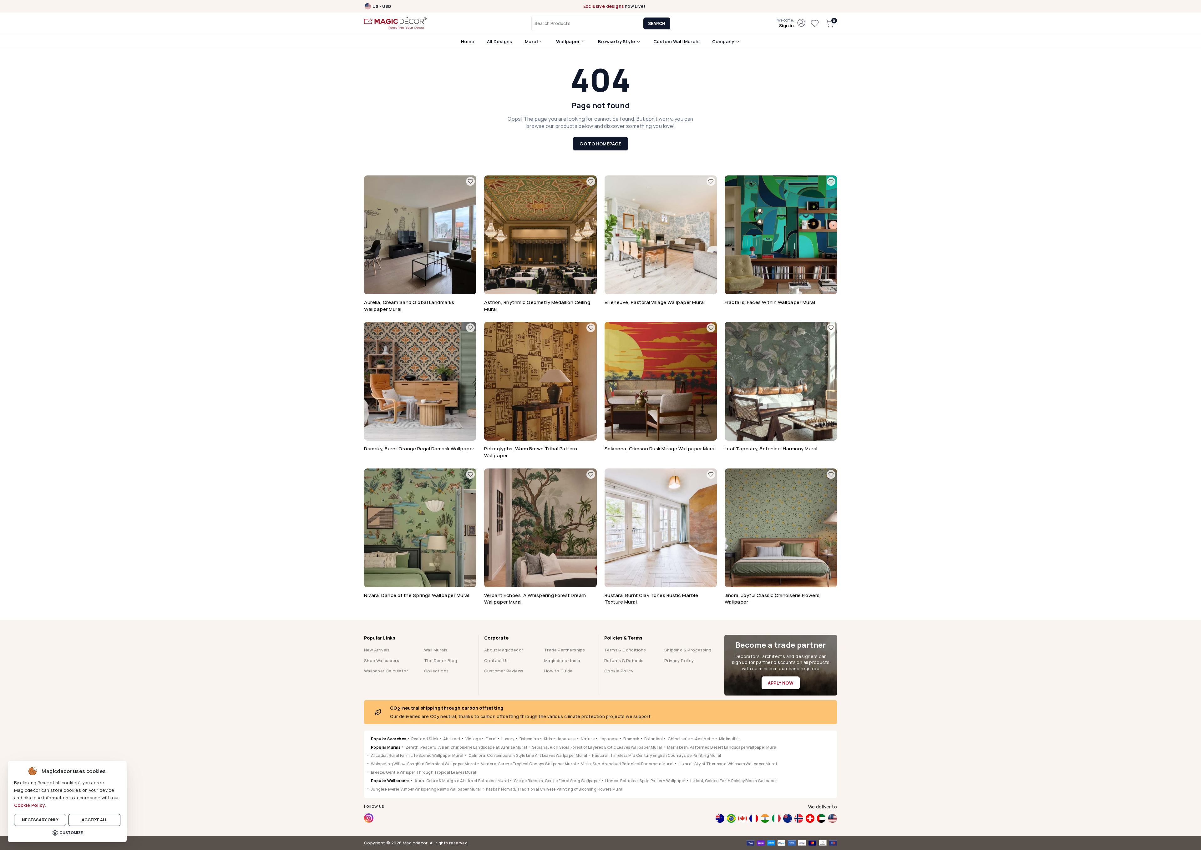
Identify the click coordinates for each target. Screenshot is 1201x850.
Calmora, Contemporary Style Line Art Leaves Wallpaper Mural (528, 755)
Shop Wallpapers (381, 660)
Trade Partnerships (564, 650)
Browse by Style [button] (617, 41)
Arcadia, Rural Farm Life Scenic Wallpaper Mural (417, 755)
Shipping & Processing (687, 650)
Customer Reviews (503, 671)
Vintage (473, 738)
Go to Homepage (600, 144)
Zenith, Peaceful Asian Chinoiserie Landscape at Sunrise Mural (466, 747)
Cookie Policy (29, 805)
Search (656, 23)
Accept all (94, 819)
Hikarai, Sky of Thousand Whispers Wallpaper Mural (728, 764)
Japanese (566, 738)
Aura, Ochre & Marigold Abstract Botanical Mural (461, 780)
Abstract (451, 738)
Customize (71, 832)
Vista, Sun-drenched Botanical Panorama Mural (627, 764)
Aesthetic (704, 738)
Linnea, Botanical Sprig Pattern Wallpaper (645, 780)
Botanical (653, 738)
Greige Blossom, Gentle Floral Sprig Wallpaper (557, 780)
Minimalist (729, 738)
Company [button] (723, 41)
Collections (436, 671)
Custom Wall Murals (676, 41)
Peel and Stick (424, 738)
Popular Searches (388, 738)
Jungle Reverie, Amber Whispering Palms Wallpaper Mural (426, 789)
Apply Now (781, 683)
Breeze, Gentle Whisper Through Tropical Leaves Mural (423, 772)
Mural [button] (532, 41)
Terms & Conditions (625, 650)
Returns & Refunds (624, 660)
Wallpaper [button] (568, 41)
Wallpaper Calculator (386, 671)
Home (467, 41)
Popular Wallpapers (390, 780)
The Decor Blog (440, 660)
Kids (548, 738)
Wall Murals (435, 650)
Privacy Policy (679, 660)
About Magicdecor (503, 650)
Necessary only (40, 819)
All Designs (499, 41)
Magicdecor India (562, 660)
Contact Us (496, 660)
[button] (785, 23)
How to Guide (558, 671)
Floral (491, 738)
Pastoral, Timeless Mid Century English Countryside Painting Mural (656, 755)
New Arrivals (377, 650)
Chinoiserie (679, 738)
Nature (588, 738)
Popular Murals (386, 747)
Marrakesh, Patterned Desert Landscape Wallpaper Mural (722, 747)
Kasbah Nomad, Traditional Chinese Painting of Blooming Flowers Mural (555, 789)
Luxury (507, 738)
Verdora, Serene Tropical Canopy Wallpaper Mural (528, 764)
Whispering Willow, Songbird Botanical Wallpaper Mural (423, 764)
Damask (631, 738)
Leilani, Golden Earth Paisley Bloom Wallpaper (733, 780)
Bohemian (529, 738)
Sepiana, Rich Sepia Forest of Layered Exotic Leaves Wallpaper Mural (597, 747)
